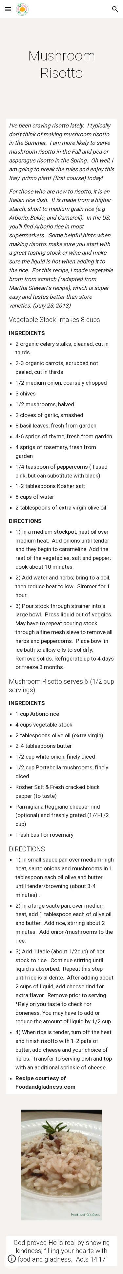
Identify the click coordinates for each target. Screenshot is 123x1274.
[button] (8, 9)
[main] (61, 64)
